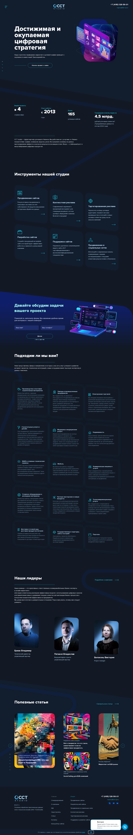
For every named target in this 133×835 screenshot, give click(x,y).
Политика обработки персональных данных (28, 807)
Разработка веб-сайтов (78, 804)
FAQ (52, 808)
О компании (55, 804)
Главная (53, 796)
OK (91, 832)
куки (83, 832)
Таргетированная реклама (79, 816)
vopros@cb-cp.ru (122, 8)
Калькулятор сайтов (57, 824)
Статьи (53, 816)
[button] (2, 61)
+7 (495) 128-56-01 (119, 4)
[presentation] (10, 746)
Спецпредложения (57, 800)
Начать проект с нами (40, 65)
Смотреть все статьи (104, 704)
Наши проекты (56, 812)
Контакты (54, 820)
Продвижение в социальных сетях (82, 808)
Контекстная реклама (77, 812)
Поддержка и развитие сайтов (80, 820)
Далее (39, 336)
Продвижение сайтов (77, 800)
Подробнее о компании (103, 580)
